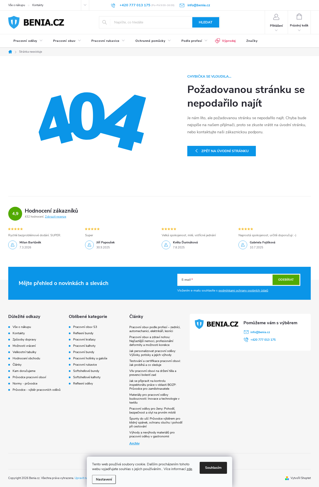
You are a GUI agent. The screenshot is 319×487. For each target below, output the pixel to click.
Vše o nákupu (16, 5)
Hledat (205, 22)
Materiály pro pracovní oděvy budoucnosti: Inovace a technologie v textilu (154, 399)
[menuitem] (28, 41)
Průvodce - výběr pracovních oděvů (37, 390)
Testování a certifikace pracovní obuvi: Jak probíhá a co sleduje (155, 363)
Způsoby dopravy (24, 339)
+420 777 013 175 (263, 340)
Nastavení (104, 479)
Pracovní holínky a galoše (90, 358)
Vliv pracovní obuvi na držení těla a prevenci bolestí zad (152, 373)
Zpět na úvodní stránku (225, 151)
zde (189, 469)
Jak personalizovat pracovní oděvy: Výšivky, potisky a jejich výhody (152, 353)
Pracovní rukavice (85, 364)
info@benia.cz (260, 332)
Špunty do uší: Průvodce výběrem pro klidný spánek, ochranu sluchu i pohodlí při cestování (155, 422)
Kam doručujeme (24, 371)
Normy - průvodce (25, 383)
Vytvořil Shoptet (301, 478)
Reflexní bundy (83, 333)
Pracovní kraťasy (84, 339)
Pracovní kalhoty (84, 346)
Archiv (134, 443)
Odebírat (286, 280)
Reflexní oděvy (83, 383)
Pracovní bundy (83, 352)
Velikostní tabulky (24, 352)
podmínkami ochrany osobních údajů (243, 290)
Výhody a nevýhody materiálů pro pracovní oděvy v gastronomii (152, 434)
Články (17, 365)
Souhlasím (213, 467)
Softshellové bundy (86, 371)
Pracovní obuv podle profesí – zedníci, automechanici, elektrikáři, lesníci (154, 329)
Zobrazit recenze (55, 217)
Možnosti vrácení (24, 346)
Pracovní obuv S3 (85, 327)
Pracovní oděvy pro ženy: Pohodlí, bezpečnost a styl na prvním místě (152, 411)
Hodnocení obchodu (26, 358)
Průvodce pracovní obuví (29, 377)
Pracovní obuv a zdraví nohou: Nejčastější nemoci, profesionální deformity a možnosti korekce (151, 341)
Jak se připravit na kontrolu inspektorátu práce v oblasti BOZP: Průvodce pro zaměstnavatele (152, 385)
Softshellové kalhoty (86, 377)
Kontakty (37, 5)
